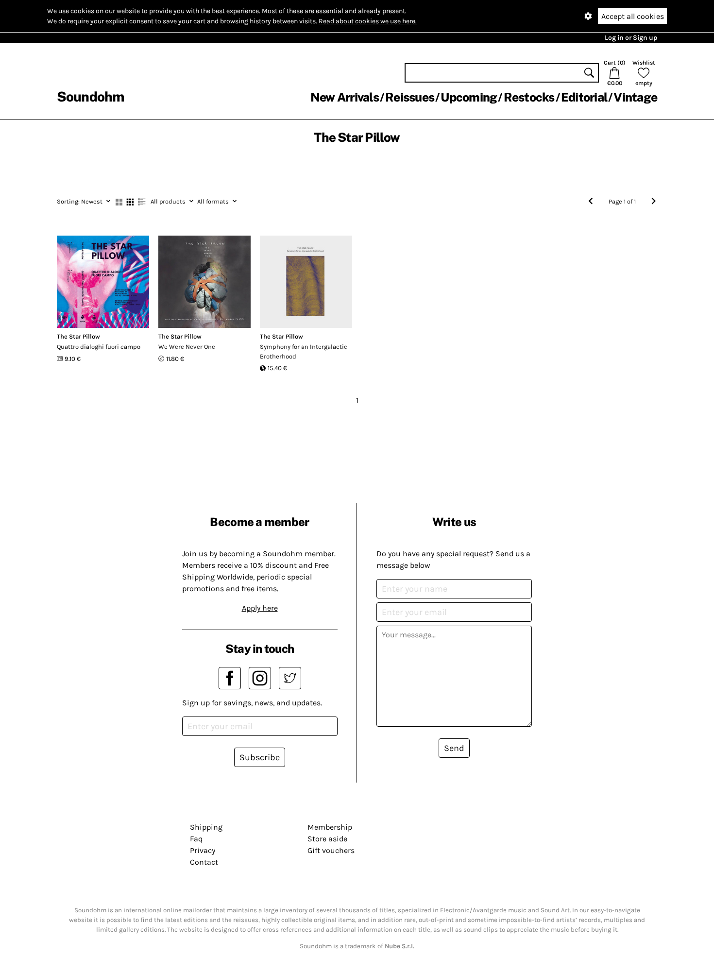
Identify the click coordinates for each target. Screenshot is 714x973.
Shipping (206, 827)
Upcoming (469, 97)
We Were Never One (186, 346)
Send (454, 748)
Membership (329, 827)
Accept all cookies (632, 16)
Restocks (529, 97)
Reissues (409, 97)
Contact (204, 862)
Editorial (584, 97)
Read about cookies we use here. (368, 21)
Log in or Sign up (631, 38)
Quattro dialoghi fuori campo (98, 346)
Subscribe (259, 757)
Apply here (260, 608)
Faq (196, 838)
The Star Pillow (78, 336)
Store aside (327, 838)
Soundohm (90, 96)
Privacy (202, 850)
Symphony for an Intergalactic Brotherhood (303, 351)
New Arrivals (344, 97)
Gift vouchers (331, 850)
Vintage (635, 97)
